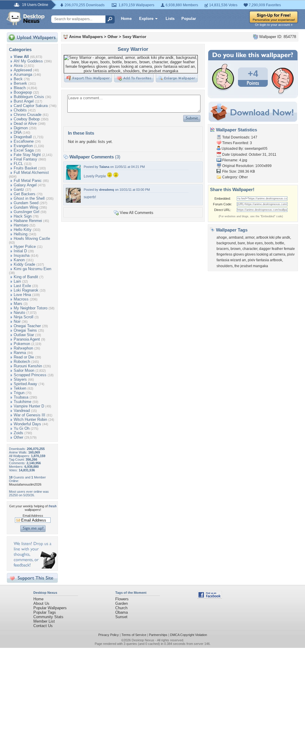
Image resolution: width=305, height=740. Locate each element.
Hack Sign (23, 216)
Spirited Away (25, 384)
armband (236, 237)
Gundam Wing (26, 207)
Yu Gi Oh (21, 428)
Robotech (22, 361)
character (249, 249)
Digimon (21, 128)
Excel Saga (24, 150)
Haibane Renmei (28, 220)
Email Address (33, 515)
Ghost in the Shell (29, 198)
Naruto (19, 312)
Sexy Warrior (134, 36)
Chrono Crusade (27, 114)
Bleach (20, 88)
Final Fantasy (25, 159)
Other (18, 437)
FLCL (18, 163)
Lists (170, 18)
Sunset (121, 617)
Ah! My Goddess (28, 61)
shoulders (225, 266)
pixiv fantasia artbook (265, 260)
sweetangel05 (256, 149)
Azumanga (23, 74)
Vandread (22, 410)
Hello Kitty (23, 229)
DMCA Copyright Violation (188, 635)
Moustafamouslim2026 (25, 484)
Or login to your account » (273, 24)
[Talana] (73, 178)
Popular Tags (44, 612)
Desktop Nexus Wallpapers (26, 18)
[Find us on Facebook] (209, 597)
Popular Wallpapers (50, 608)
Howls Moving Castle (32, 238)
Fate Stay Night (27, 154)
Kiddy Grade (24, 264)
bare (241, 243)
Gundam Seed (26, 203)
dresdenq (106, 189)
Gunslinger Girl (26, 212)
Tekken (20, 388)
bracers (223, 249)
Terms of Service (134, 635)
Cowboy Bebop (27, 119)
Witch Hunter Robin (30, 419)
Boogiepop (23, 92)
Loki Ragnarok (26, 290)
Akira (18, 65)
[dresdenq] (73, 201)
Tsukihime (22, 401)
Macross (21, 299)
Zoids (18, 433)
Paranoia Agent (27, 339)
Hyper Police (25, 246)
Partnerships (158, 635)
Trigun (19, 393)
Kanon (19, 260)
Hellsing (20, 234)
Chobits (20, 110)
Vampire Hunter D (29, 406)
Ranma (20, 352)
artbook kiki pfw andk (273, 237)
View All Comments (136, 212)
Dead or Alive (25, 123)
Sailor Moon (24, 370)
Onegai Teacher (27, 326)
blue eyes (255, 243)
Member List (44, 621)
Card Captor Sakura (31, 105)
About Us (41, 603)
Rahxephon (23, 348)
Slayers (20, 379)
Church (121, 608)
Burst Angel (24, 101)
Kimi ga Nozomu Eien (32, 269)
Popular (188, 18)
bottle (279, 243)
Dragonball (23, 137)
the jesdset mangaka (251, 266)
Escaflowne (24, 141)
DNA (17, 132)
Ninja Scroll (23, 317)
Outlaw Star (24, 335)
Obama (121, 612)
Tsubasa (21, 397)
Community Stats (48, 617)
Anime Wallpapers (86, 36)
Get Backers (24, 194)
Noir (17, 321)
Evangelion (23, 146)
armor (249, 237)
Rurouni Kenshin (28, 366)
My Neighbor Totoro (30, 308)
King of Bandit (26, 277)
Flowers (122, 599)
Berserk (20, 83)
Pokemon (22, 343)
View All (21, 56)
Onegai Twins (25, 330)
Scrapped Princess (30, 375)
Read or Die (24, 357)
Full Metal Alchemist (31, 172)
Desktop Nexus (143, 640)
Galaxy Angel (25, 185)
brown (236, 249)
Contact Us (43, 626)
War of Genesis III (29, 415)
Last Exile (22, 286)
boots (268, 243)
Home (126, 18)
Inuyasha (21, 255)
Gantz (19, 189)
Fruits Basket (25, 168)
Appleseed (23, 70)
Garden (121, 603)
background (226, 243)
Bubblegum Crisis (29, 97)
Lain (17, 281)
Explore (146, 18)
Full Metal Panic (28, 180)
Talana (104, 167)
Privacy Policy (108, 635)
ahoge (222, 237)
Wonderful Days (27, 424)
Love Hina (22, 294)
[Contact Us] (34, 567)
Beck (18, 79)
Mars (18, 303)
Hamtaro (21, 225)
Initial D (20, 251)
